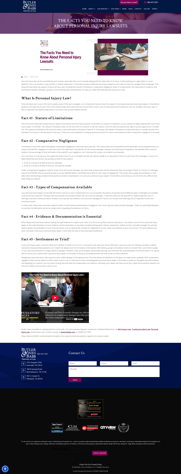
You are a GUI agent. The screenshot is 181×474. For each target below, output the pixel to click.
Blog (131, 9)
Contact (138, 9)
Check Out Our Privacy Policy (90, 464)
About (91, 9)
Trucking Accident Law (141, 329)
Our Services (102, 9)
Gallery (147, 9)
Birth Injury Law (124, 329)
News (124, 9)
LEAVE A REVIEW (99, 453)
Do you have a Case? (129, 2)
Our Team (115, 9)
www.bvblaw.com (68, 332)
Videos (154, 9)
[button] (5, 469)
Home (84, 9)
